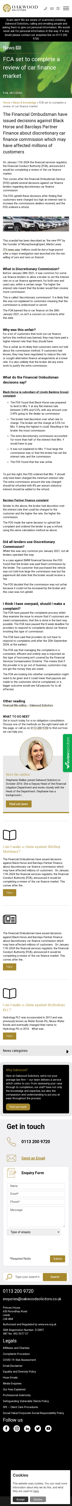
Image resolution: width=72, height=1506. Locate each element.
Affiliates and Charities (16, 1348)
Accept (20, 1499)
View (9, 892)
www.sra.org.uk (47, 1324)
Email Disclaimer (13, 1366)
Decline (38, 1499)
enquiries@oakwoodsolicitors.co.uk (32, 1299)
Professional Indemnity (17, 1395)
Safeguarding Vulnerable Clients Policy (26, 1401)
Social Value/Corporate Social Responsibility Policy (33, 1413)
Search (54, 1277)
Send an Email (33, 1158)
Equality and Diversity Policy (19, 1371)
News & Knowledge (24, 102)
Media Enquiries (12, 1383)
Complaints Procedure (16, 1354)
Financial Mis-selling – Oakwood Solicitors (28, 705)
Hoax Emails (10, 1377)
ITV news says (11, 249)
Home (6, 102)
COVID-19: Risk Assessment (19, 1360)
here (36, 1491)
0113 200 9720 (39, 728)
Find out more (18, 804)
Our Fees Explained (14, 1389)
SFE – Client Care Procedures (20, 1407)
